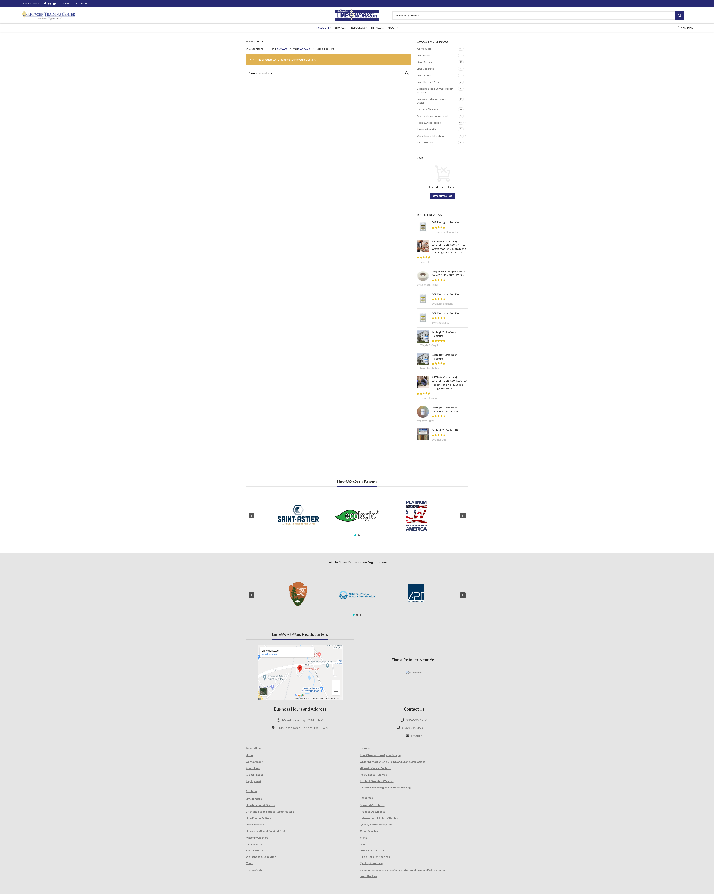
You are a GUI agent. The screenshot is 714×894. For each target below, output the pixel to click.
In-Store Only (425, 142)
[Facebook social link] (45, 3)
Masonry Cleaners (427, 109)
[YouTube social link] (54, 3)
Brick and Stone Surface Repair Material (435, 90)
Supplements (254, 843)
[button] (251, 515)
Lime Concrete (425, 68)
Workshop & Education (430, 135)
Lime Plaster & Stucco (429, 81)
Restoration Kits (426, 129)
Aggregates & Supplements (433, 115)
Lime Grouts (424, 75)
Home (249, 41)
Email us (417, 736)
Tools (249, 863)
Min (279, 48)
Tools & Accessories (429, 122)
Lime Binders (424, 55)
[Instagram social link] (49, 3)
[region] (357, 515)
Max (301, 48)
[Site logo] (357, 15)
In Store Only (254, 869)
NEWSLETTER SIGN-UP (75, 3)
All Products (424, 48)
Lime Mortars (424, 62)
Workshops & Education (261, 856)
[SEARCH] (679, 15)
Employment (253, 781)
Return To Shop (442, 196)
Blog (362, 843)
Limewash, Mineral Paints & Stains (433, 100)
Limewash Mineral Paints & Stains (267, 831)
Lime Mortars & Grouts (260, 805)
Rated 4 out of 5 (325, 48)
